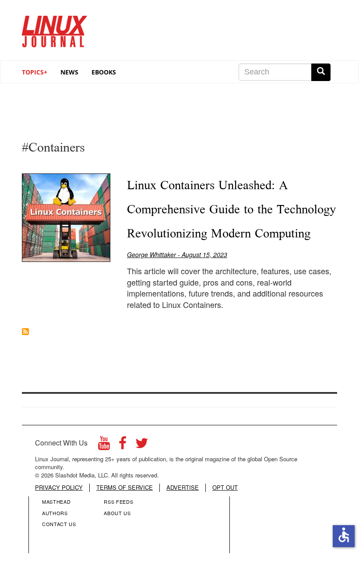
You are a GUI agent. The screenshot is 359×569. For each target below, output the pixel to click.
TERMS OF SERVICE (124, 487)
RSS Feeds (118, 501)
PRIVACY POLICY (59, 487)
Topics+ (34, 72)
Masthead (56, 501)
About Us (117, 512)
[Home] (55, 28)
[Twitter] (141, 445)
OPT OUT (225, 487)
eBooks (104, 72)
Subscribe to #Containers (25, 331)
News (69, 72)
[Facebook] (123, 445)
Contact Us (59, 523)
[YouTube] (104, 445)
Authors (55, 512)
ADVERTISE (182, 487)
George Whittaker (151, 254)
